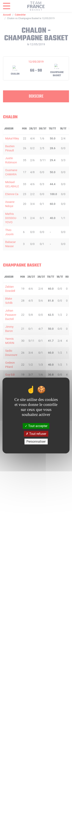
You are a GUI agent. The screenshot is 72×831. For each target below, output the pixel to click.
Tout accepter (37, 426)
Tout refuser (37, 434)
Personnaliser (36, 441)
